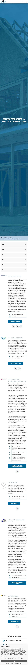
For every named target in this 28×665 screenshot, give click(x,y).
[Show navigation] (25, 1)
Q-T (3, 264)
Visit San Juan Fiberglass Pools (17, 583)
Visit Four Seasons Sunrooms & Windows (17, 466)
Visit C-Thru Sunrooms (15, 363)
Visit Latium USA (14, 503)
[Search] (22, 1)
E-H (3, 249)
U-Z (3, 269)
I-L (3, 254)
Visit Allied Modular (15, 321)
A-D (3, 244)
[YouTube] (20, 326)
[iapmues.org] (3, 1)
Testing (8, 644)
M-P (3, 259)
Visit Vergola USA (14, 621)
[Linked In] (17, 326)
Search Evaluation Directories (14, 640)
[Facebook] (13, 326)
